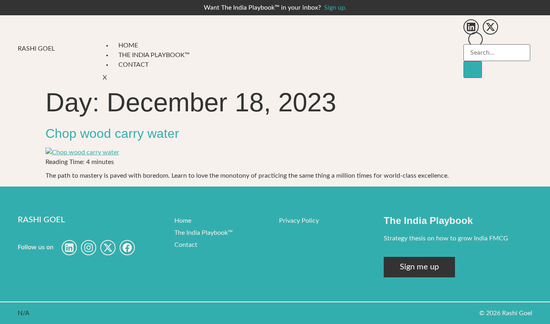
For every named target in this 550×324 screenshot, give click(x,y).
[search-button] (472, 69)
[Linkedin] (471, 27)
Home (128, 45)
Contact (133, 65)
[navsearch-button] (475, 39)
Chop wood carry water (112, 133)
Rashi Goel (36, 48)
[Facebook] (127, 247)
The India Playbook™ (154, 55)
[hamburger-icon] (446, 49)
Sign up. (335, 7)
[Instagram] (88, 247)
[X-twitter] (490, 27)
